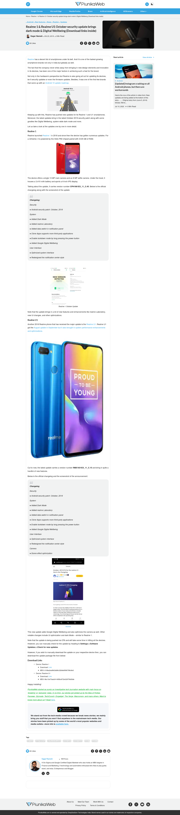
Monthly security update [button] (54, 741)
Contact (110, 802)
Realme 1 (47, 135)
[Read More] (133, 71)
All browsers (128, 11)
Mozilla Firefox (74, 11)
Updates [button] (63, 22)
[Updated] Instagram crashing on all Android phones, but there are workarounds (132, 86)
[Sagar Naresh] (34, 766)
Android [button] (30, 22)
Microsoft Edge (56, 11)
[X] (136, 804)
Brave (90, 11)
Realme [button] (56, 22)
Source (68, 626)
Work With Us (98, 802)
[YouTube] (142, 804)
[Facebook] (130, 804)
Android (120, 81)
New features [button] (40, 22)
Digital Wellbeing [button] (40, 741)
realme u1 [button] (95, 741)
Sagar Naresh (37, 36)
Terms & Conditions (97, 805)
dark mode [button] (30, 741)
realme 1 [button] (87, 741)
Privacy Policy (80, 805)
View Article (147, 57)
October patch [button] (67, 741)
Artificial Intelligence (108, 11)
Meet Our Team (83, 802)
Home (28, 16)
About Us (70, 802)
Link (50, 667)
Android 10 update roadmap (57, 82)
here (53, 699)
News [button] (49, 22)
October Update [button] (77, 741)
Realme (31, 59)
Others (143, 11)
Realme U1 (91, 324)
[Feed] (148, 804)
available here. (62, 724)
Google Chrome (37, 11)
